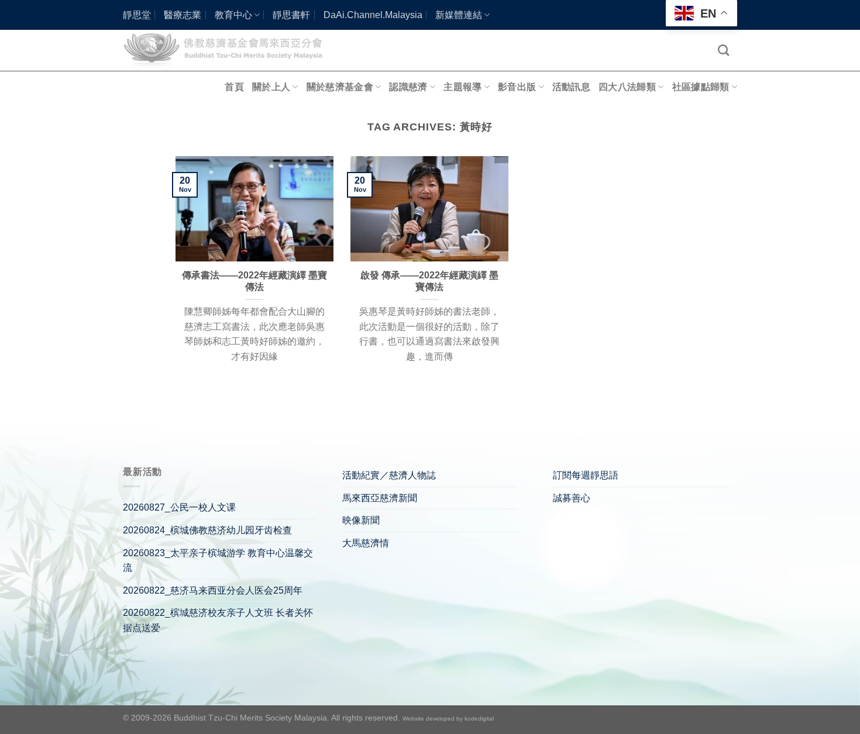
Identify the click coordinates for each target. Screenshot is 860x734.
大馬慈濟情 (365, 543)
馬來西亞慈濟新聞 (379, 498)
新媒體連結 (458, 15)
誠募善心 (571, 498)
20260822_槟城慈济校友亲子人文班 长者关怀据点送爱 (218, 620)
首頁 (234, 87)
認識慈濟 (408, 87)
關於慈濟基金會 (340, 87)
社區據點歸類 (701, 87)
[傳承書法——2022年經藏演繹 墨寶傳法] (254, 208)
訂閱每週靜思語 (585, 475)
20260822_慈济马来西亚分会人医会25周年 (212, 590)
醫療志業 (182, 15)
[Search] (723, 50)
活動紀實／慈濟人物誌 (389, 475)
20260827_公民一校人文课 (179, 507)
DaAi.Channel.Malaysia (373, 15)
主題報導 (462, 87)
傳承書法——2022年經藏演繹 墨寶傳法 (254, 281)
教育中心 (233, 15)
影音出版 (517, 87)
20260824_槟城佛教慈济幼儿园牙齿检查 (207, 530)
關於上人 (271, 87)
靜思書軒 (291, 15)
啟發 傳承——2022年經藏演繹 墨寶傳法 (429, 281)
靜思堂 (137, 15)
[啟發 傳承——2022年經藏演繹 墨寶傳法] (429, 208)
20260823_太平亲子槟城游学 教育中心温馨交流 (218, 560)
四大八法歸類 (627, 87)
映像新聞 (361, 520)
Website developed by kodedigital (448, 718)
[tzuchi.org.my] (228, 50)
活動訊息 (571, 87)
